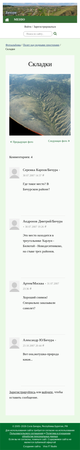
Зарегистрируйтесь (36, 198)
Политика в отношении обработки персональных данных (46, 435)
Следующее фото (57, 141)
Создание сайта (32, 446)
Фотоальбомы (13, 45)
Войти (27, 26)
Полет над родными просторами (41, 45)
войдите (28, 203)
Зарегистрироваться (45, 26)
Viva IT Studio (50, 446)
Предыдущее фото (23, 142)
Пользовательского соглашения (27, 433)
